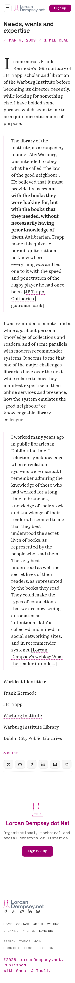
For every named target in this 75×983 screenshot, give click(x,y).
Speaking (11, 931)
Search (9, 941)
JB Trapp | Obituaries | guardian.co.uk (28, 299)
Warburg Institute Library (31, 727)
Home (8, 924)
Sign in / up (37, 851)
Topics (24, 941)
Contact (23, 924)
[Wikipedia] (46, 911)
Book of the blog (18, 948)
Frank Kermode (20, 693)
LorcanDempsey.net (40, 959)
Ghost (22, 970)
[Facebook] (6, 911)
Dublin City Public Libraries (33, 739)
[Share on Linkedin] (43, 764)
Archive (29, 931)
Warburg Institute (23, 716)
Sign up (60, 8)
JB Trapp (13, 705)
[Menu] (7, 8)
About (38, 924)
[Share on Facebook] (31, 764)
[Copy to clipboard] (66, 764)
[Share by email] (55, 764)
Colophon (44, 948)
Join (37, 941)
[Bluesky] (22, 911)
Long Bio (46, 931)
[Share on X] (8, 764)
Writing (53, 924)
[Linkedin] (30, 911)
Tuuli (42, 970)
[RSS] (14, 911)
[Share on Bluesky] (20, 764)
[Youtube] (38, 911)
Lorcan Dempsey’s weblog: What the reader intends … (37, 657)
